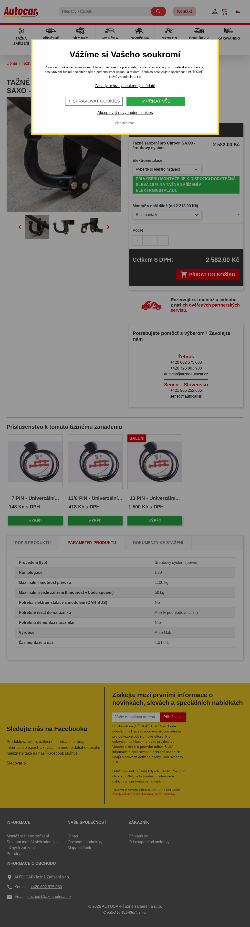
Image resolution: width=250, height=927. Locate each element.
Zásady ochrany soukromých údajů (125, 86)
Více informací (125, 123)
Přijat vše (155, 101)
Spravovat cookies (94, 101)
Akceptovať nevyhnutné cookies (125, 113)
